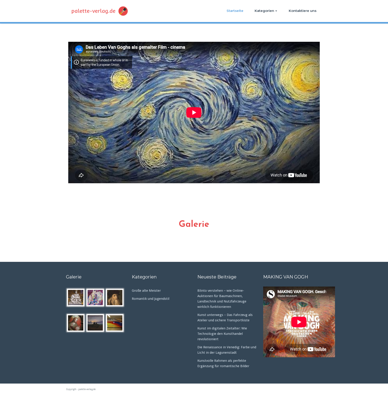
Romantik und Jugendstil (150, 299)
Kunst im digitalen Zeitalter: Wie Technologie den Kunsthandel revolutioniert (222, 333)
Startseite (235, 11)
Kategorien (264, 11)
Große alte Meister (146, 291)
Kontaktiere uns (302, 11)
